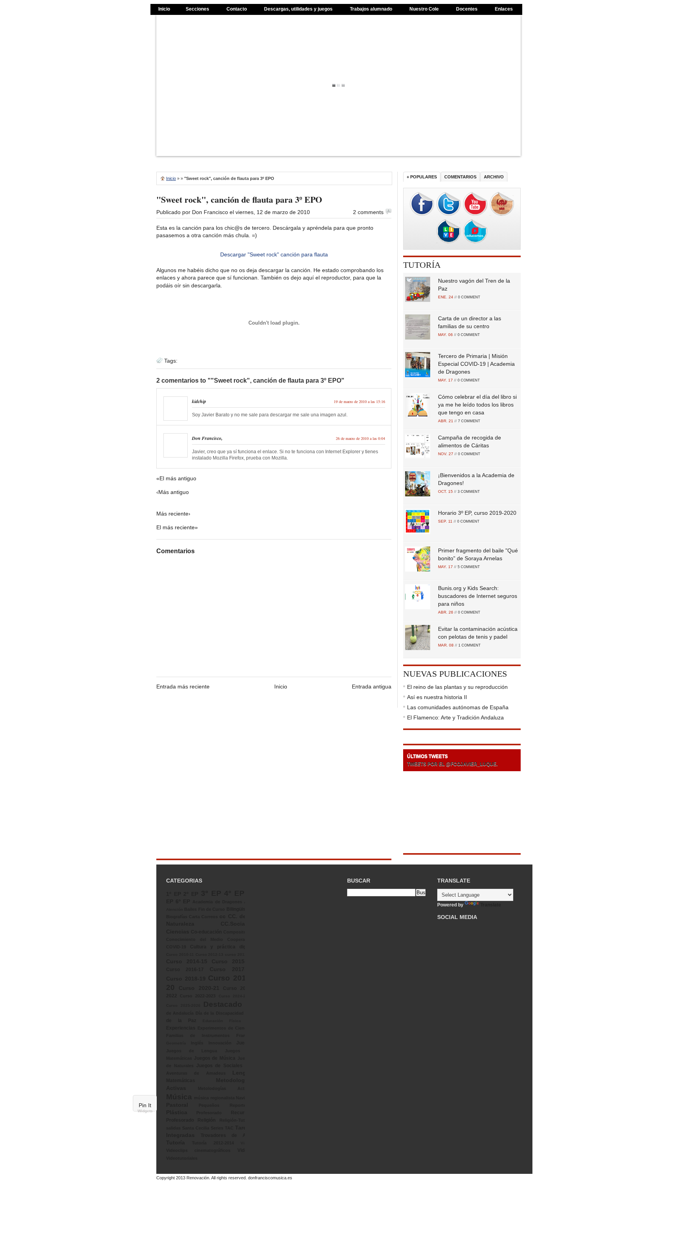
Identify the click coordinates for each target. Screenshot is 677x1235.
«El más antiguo (176, 478)
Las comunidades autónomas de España (458, 707)
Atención (174, 909)
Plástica (176, 1112)
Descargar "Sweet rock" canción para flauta (274, 254)
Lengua (242, 1073)
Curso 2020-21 (199, 988)
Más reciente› (173, 513)
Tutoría (422, 265)
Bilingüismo (239, 909)
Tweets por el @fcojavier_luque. (452, 764)
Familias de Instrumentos (198, 1035)
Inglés (197, 1043)
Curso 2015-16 (232, 961)
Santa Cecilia (195, 1128)
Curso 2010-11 (180, 954)
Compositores (238, 932)
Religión (206, 1120)
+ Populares (422, 176)
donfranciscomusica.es (270, 1177)
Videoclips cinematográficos (198, 1150)
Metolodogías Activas (225, 1088)
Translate (490, 905)
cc (222, 916)
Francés (244, 1035)
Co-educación (206, 932)
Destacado (222, 1004)
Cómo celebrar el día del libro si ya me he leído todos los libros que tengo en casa (477, 405)
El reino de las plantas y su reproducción (457, 687)
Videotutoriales (181, 1158)
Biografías (176, 916)
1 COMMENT (469, 645)
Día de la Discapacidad (219, 1013)
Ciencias (177, 931)
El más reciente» (177, 527)
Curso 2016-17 (185, 969)
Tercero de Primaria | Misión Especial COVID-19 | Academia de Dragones (476, 364)
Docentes (467, 9)
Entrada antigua (371, 686)
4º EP (234, 893)
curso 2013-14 (239, 954)
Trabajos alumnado (371, 9)
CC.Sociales (237, 924)
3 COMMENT (469, 492)
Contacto (236, 9)
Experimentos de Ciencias (225, 1028)
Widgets (145, 1111)
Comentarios (460, 176)
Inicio (164, 9)
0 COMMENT (469, 297)
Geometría (176, 1043)
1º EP (173, 894)
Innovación (220, 1043)
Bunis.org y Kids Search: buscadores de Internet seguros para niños (477, 596)
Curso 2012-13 (209, 954)
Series (217, 1128)
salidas (173, 1128)
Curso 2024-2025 (236, 996)
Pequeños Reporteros (226, 1105)
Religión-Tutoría (236, 1120)
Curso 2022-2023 (197, 995)
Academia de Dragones (217, 901)
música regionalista (214, 1097)
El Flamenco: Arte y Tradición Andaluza (455, 717)
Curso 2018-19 (186, 978)
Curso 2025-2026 (183, 1005)
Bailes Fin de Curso (204, 909)
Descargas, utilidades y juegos (298, 9)
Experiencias (180, 1028)
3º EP (211, 893)
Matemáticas (180, 1080)
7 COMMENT (469, 421)
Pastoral (177, 1105)
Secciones (197, 9)
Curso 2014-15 (186, 961)
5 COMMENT (469, 567)
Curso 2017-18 (231, 969)
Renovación (197, 1177)
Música (179, 1097)
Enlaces (504, 9)
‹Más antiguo (172, 492)
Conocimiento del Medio (194, 939)
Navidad (244, 1097)
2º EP (190, 894)
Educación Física (222, 1021)
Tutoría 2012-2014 (213, 1143)
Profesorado (209, 1112)
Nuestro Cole (424, 9)
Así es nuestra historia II (437, 697)
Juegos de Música (214, 1058)
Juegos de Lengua (191, 1050)
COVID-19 (176, 946)
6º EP (183, 901)
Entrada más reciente (183, 686)
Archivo (494, 176)
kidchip (199, 401)
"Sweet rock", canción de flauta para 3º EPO (239, 199)
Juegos (244, 1043)
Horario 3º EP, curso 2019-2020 (477, 513)
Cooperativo (240, 939)
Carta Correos (203, 916)
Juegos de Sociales (219, 1065)
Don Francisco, (207, 438)
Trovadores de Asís (227, 1135)
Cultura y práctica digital (221, 947)
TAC (229, 1128)
